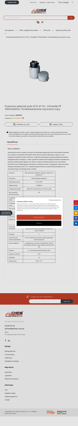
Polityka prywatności (55, 200)
